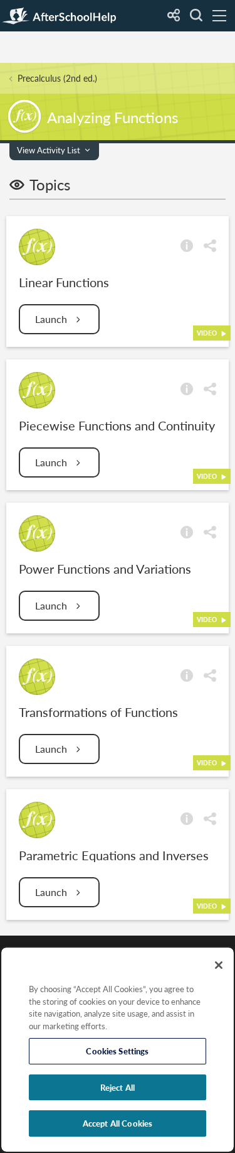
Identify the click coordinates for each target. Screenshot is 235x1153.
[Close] (218, 965)
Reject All (117, 1087)
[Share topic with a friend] (210, 244)
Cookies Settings (117, 1051)
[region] (117, 1049)
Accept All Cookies (117, 1123)
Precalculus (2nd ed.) (57, 78)
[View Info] (187, 244)
